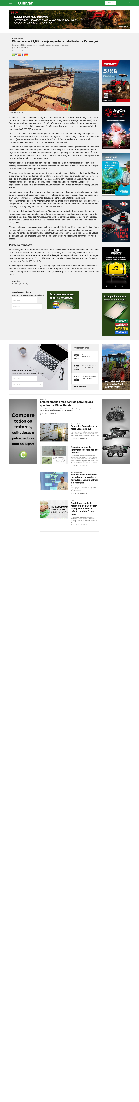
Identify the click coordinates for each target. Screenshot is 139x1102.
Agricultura (43, 399)
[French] (23, 54)
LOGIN (121, 3)
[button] (10, 3)
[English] (16, 54)
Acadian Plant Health (77, 472)
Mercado (20, 38)
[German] (26, 54)
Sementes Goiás (75, 424)
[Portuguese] (13, 54)
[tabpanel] (69, 19)
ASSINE (110, 3)
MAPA (73, 501)
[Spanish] (20, 54)
